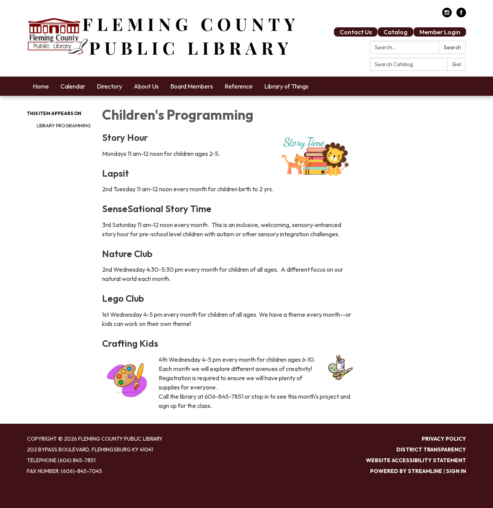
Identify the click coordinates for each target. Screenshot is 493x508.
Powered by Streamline (406, 471)
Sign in (456, 471)
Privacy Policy (444, 438)
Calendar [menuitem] (72, 86)
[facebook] (461, 15)
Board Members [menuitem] (191, 86)
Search (452, 47)
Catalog (395, 32)
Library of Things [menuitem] (286, 86)
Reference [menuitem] (239, 86)
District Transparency (431, 449)
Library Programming (64, 126)
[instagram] (447, 15)
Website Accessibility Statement (416, 460)
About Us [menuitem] (146, 86)
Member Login (439, 32)
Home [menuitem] (41, 86)
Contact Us (356, 32)
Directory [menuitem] (109, 86)
